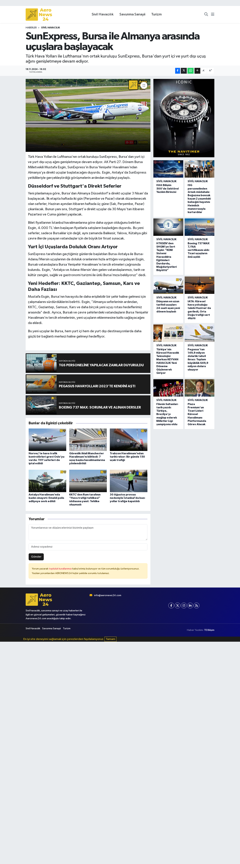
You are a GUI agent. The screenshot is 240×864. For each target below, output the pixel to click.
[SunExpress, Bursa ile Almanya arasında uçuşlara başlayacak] (88, 115)
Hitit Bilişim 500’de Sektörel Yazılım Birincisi (167, 188)
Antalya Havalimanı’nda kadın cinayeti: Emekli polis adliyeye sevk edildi (46, 498)
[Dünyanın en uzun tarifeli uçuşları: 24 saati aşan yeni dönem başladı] (168, 285)
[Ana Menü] (212, 14)
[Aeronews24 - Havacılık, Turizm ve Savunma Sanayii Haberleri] (39, 15)
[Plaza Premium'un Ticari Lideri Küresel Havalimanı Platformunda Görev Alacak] (199, 388)
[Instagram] (184, 605)
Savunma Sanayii (132, 14)
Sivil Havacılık (102, 14)
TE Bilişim (209, 630)
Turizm (156, 14)
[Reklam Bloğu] (183, 118)
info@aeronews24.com (107, 595)
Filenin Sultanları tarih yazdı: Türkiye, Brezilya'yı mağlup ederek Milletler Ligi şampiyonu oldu (167, 414)
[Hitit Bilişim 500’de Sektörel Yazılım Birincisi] (168, 169)
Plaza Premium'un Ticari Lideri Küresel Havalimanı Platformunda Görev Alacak (197, 414)
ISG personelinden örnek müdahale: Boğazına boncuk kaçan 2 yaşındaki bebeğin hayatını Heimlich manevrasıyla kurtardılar (199, 199)
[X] (177, 605)
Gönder (36, 556)
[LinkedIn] (190, 605)
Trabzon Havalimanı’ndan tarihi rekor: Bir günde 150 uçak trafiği (127, 456)
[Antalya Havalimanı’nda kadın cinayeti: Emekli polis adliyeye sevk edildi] (47, 480)
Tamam (110, 639)
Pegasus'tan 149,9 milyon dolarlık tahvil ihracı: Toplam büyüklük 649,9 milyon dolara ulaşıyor (198, 359)
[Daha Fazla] (197, 71)
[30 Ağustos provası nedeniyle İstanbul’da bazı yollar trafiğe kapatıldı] (128, 480)
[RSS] (196, 605)
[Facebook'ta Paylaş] (177, 71)
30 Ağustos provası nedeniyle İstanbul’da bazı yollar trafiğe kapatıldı (127, 498)
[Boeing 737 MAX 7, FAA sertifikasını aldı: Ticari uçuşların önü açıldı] (199, 227)
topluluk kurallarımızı (60, 568)
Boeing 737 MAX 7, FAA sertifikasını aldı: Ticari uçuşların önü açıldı (199, 250)
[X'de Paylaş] (184, 71)
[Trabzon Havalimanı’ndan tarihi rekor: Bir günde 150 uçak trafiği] (128, 439)
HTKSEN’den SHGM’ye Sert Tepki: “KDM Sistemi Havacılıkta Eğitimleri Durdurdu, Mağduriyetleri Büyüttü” (166, 257)
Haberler (31, 27)
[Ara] (206, 14)
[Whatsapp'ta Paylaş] (190, 71)
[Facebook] (171, 605)
